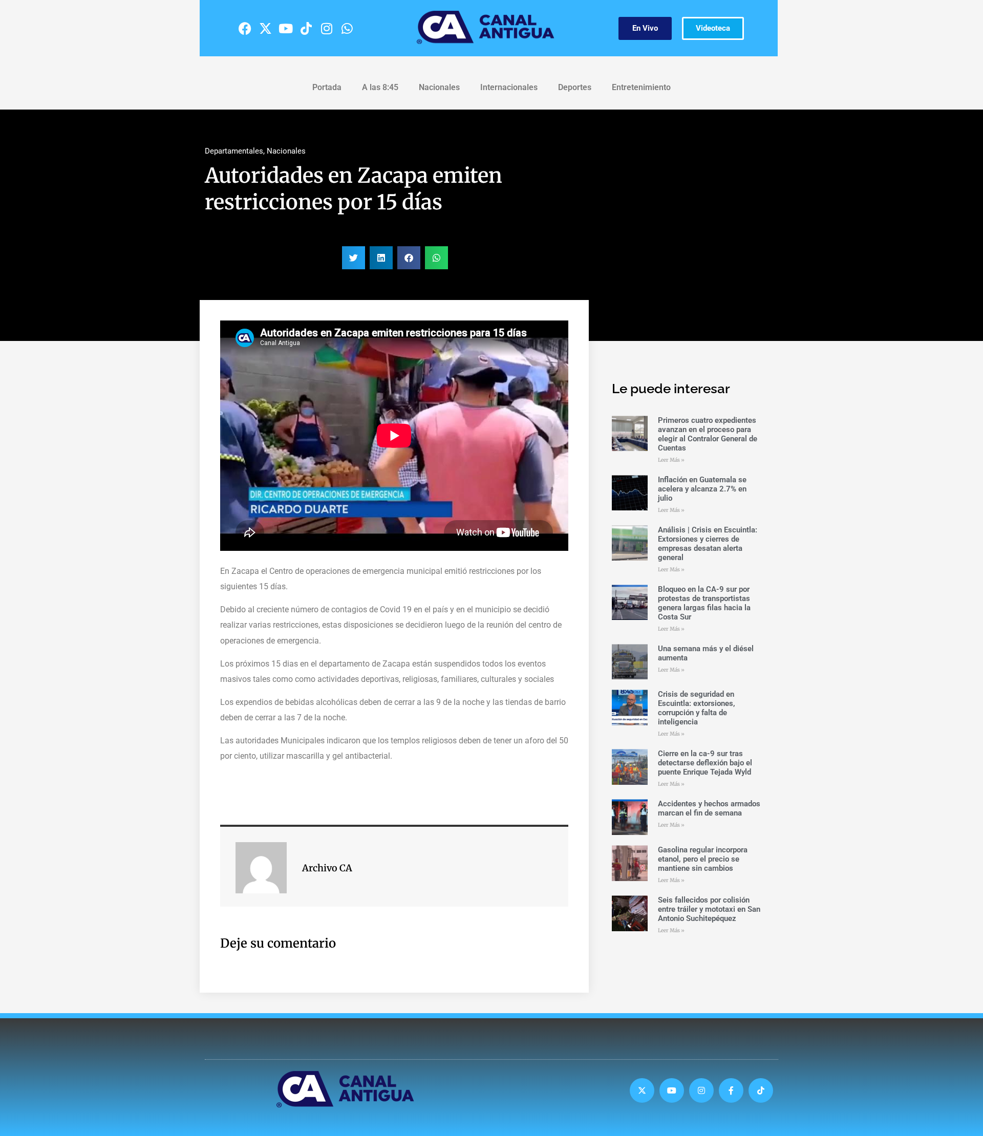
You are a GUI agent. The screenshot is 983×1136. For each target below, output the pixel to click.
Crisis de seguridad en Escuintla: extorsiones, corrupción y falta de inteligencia (696, 708)
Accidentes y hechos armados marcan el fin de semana (709, 808)
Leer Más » (671, 460)
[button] (353, 257)
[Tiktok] (306, 28)
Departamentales (234, 151)
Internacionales (509, 87)
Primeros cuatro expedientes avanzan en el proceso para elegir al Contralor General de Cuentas (707, 434)
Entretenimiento (641, 87)
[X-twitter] (265, 28)
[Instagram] (326, 28)
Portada (326, 87)
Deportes (574, 87)
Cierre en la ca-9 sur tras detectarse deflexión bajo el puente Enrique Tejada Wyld (705, 763)
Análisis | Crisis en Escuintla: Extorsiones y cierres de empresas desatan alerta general (707, 543)
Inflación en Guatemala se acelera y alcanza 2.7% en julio (702, 489)
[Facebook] (244, 28)
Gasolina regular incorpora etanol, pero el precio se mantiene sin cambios (702, 859)
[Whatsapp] (347, 28)
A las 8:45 (380, 87)
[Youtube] (285, 28)
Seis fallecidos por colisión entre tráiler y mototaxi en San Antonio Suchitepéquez (709, 909)
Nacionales (439, 87)
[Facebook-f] (731, 1090)
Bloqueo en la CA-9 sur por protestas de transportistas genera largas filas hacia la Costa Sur (704, 603)
